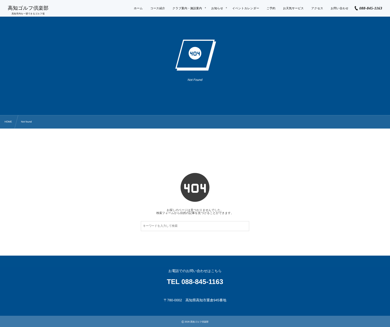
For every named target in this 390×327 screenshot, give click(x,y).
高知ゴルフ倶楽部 (28, 8)
